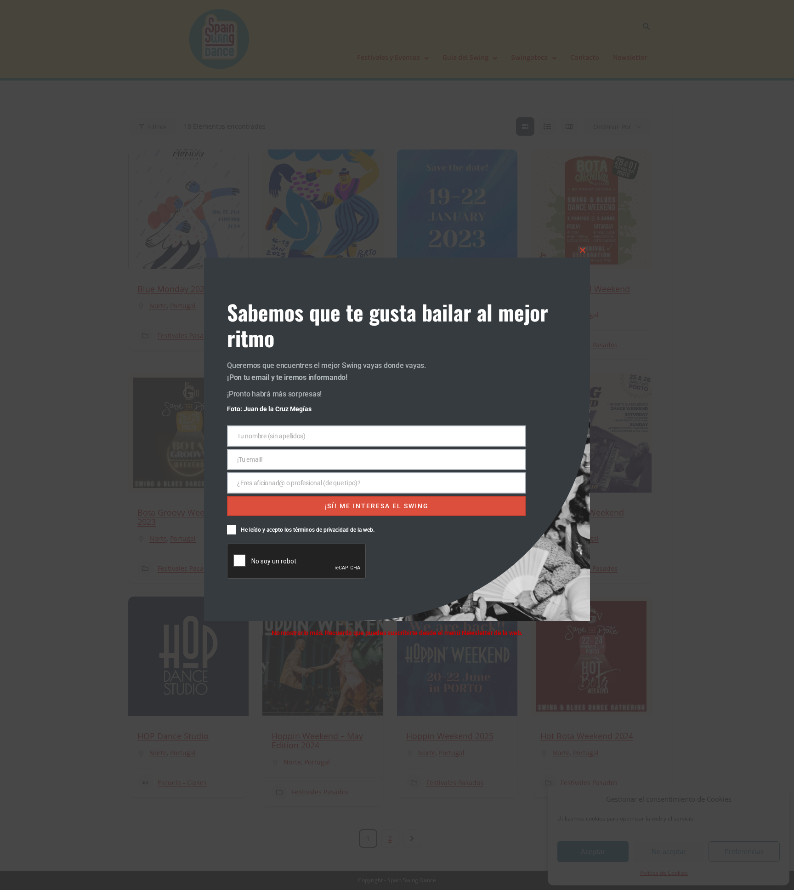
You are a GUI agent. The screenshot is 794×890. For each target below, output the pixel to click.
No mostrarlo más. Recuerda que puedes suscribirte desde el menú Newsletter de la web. (397, 633)
